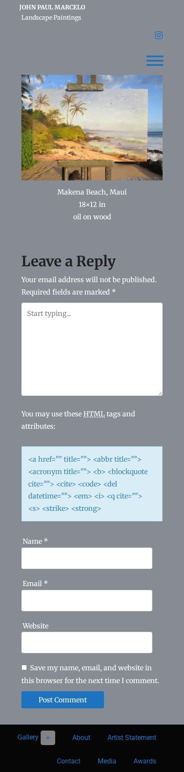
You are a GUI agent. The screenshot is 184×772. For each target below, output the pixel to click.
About (81, 738)
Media (107, 761)
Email (35, 583)
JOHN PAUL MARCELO (52, 7)
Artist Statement (131, 738)
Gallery (28, 737)
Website (35, 626)
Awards (145, 761)
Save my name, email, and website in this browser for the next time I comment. (90, 674)
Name (35, 541)
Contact (68, 761)
